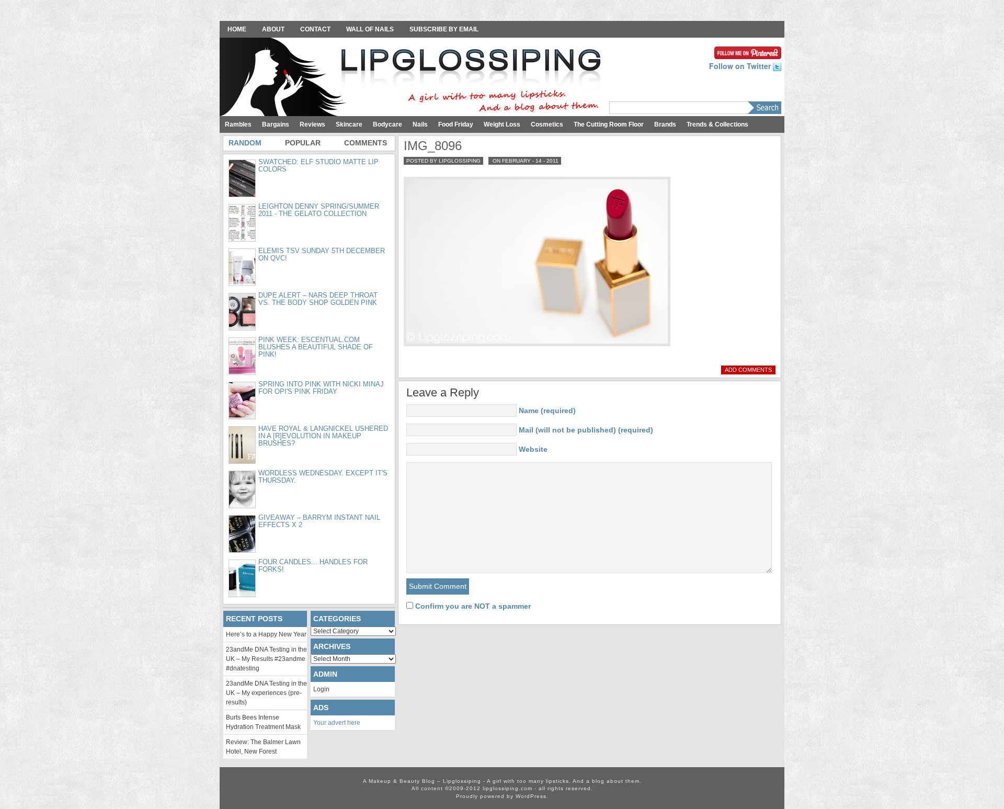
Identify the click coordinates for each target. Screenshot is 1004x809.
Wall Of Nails (370, 29)
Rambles (238, 124)
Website (533, 449)
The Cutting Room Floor (609, 124)
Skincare (349, 124)
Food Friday (455, 124)
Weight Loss (502, 124)
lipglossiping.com (507, 788)
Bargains (275, 124)
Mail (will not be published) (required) (586, 430)
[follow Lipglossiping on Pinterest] (747, 51)
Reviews (312, 124)
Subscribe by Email (443, 29)
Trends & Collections (717, 124)
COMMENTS (365, 143)
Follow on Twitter (741, 66)
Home (236, 29)
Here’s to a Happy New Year (266, 634)
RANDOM (245, 143)
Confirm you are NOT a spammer (472, 606)
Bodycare (387, 124)
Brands (665, 124)
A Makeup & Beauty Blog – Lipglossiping (413, 78)
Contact (315, 29)
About (273, 29)
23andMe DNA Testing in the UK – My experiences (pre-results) (266, 693)
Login (321, 689)
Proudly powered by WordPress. (502, 796)
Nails (420, 124)
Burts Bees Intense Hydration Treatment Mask (263, 722)
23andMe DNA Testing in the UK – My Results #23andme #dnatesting (266, 659)
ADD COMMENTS (748, 370)
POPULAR (303, 143)
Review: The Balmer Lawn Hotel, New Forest (263, 746)
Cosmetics (547, 124)
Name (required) (547, 410)
